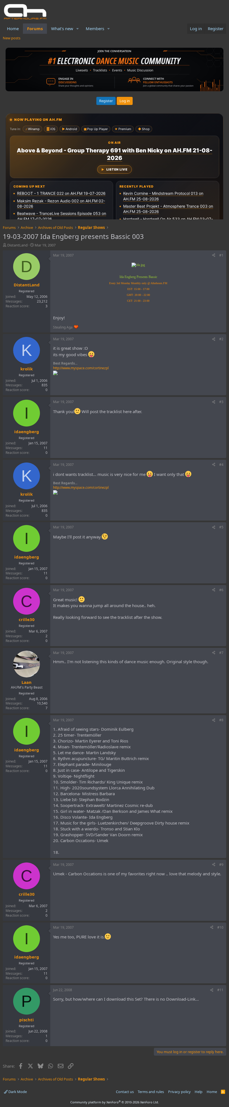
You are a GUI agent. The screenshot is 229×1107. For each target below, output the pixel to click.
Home (13, 28)
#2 (221, 339)
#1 (221, 255)
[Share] (213, 255)
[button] (78, 28)
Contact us (125, 1091)
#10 (220, 927)
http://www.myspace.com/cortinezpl (81, 368)
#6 (221, 590)
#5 (221, 527)
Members (95, 28)
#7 (221, 652)
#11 (220, 990)
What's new (62, 28)
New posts (11, 37)
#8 (221, 720)
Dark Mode (17, 1091)
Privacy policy (179, 1091)
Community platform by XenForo (114, 1102)
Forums (35, 28)
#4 (221, 464)
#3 (221, 401)
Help (198, 1091)
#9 (221, 864)
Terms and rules (151, 1091)
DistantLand (17, 245)
